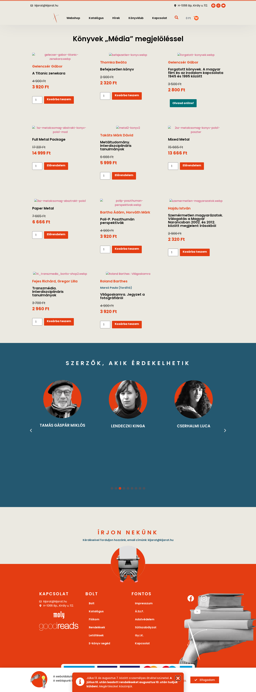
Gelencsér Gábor (47, 66)
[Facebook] (190, 598)
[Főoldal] (56, 18)
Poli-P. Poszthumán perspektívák (117, 221)
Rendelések (97, 627)
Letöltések (96, 635)
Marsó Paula (109, 288)
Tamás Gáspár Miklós (62, 425)
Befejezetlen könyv (117, 69)
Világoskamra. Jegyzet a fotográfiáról (122, 296)
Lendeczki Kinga (128, 426)
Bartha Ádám (112, 212)
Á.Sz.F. (139, 611)
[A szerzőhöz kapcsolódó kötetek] (62, 399)
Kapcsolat (159, 18)
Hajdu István (179, 208)
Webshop (73, 18)
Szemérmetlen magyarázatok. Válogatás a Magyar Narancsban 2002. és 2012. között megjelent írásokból (195, 220)
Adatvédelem (144, 619)
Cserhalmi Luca (193, 426)
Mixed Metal (178, 139)
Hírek (116, 18)
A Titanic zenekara (48, 73)
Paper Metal (43, 208)
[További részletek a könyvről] (60, 57)
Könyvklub (136, 18)
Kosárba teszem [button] (59, 99)
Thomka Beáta (113, 62)
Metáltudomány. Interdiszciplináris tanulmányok (115, 146)
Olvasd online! (183, 103)
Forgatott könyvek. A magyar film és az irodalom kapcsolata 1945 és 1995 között (195, 73)
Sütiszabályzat (145, 627)
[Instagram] (204, 598)
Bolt (91, 603)
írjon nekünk (128, 532)
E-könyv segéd (99, 643)
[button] (31, 430)
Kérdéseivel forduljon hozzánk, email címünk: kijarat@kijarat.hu (128, 540)
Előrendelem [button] (56, 165)
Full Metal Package (48, 139)
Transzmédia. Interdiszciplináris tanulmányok (48, 292)
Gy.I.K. (139, 635)
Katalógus (96, 18)
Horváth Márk (138, 212)
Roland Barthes (113, 281)
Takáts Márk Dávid (116, 135)
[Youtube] (223, 5)
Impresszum (144, 603)
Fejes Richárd (44, 281)
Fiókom (94, 619)
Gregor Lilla (67, 281)
